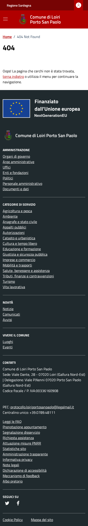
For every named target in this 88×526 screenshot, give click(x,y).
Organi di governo (16, 156)
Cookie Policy (13, 519)
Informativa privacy (17, 459)
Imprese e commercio (19, 259)
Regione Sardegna (19, 5)
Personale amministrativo (22, 183)
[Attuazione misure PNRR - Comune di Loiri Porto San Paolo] (44, 110)
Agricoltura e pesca (17, 211)
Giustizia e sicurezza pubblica (25, 254)
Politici (8, 178)
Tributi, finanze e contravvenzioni (28, 276)
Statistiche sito (14, 448)
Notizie (8, 309)
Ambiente (10, 216)
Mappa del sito (42, 519)
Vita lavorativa (14, 287)
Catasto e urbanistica (19, 238)
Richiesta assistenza (18, 437)
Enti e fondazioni (15, 172)
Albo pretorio (13, 481)
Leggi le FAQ (12, 421)
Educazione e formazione (22, 249)
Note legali (11, 465)
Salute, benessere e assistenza (26, 270)
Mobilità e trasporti (17, 265)
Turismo (9, 281)
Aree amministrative (18, 161)
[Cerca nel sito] (75, 19)
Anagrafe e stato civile (20, 221)
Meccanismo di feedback (21, 475)
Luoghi (8, 341)
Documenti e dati (16, 189)
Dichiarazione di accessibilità (24, 470)
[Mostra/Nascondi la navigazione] (5, 19)
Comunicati (11, 314)
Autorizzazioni (14, 232)
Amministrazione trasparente (25, 454)
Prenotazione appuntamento (24, 427)
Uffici (7, 167)
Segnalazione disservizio (21, 432)
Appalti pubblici (14, 227)
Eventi (8, 347)
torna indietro (13, 76)
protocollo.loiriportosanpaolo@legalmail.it (42, 407)
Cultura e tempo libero (20, 243)
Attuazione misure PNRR (22, 443)
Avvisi (7, 319)
